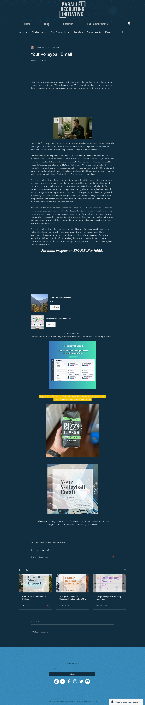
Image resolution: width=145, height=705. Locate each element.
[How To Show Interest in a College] (35, 583)
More (107, 32)
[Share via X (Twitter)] (37, 550)
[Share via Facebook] (32, 550)
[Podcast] (62, 681)
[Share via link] (48, 550)
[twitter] (81, 681)
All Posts (23, 32)
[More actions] (113, 47)
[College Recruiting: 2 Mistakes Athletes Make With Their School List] (72, 583)
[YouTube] (87, 681)
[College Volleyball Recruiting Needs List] (109, 583)
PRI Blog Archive (38, 32)
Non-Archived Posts (60, 32)
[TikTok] (56, 681)
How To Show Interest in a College (34, 597)
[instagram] (75, 681)
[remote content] (72, 72)
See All (123, 570)
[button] (123, 32)
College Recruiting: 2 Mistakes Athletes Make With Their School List (72, 597)
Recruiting (78, 32)
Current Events (94, 32)
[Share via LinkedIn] (43, 550)
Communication (45, 542)
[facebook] (68, 681)
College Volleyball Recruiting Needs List (108, 597)
